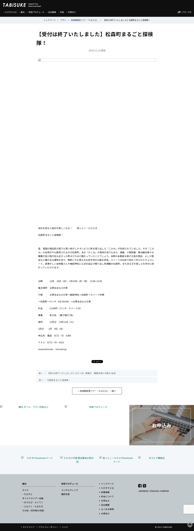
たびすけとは (107, 487)
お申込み (105, 500)
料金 (62, 12)
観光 (24, 483)
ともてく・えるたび (33, 506)
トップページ (107, 483)
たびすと (28, 494)
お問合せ (105, 513)
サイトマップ (29, 527)
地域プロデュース (69, 483)
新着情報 (105, 492)
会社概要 (105, 504)
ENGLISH (154, 490)
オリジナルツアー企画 (32, 498)
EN (184, 12)
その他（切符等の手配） (34, 510)
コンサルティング (69, 490)
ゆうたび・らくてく (33, 502)
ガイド (25, 490)
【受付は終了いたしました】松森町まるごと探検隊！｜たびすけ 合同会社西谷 (22, 4)
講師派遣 (65, 494)
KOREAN (165, 490)
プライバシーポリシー (48, 527)
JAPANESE (143, 490)
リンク (65, 527)
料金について (107, 496)
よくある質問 (107, 509)
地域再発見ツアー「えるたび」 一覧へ (98, 390)
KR (189, 12)
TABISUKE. (168, 527)
